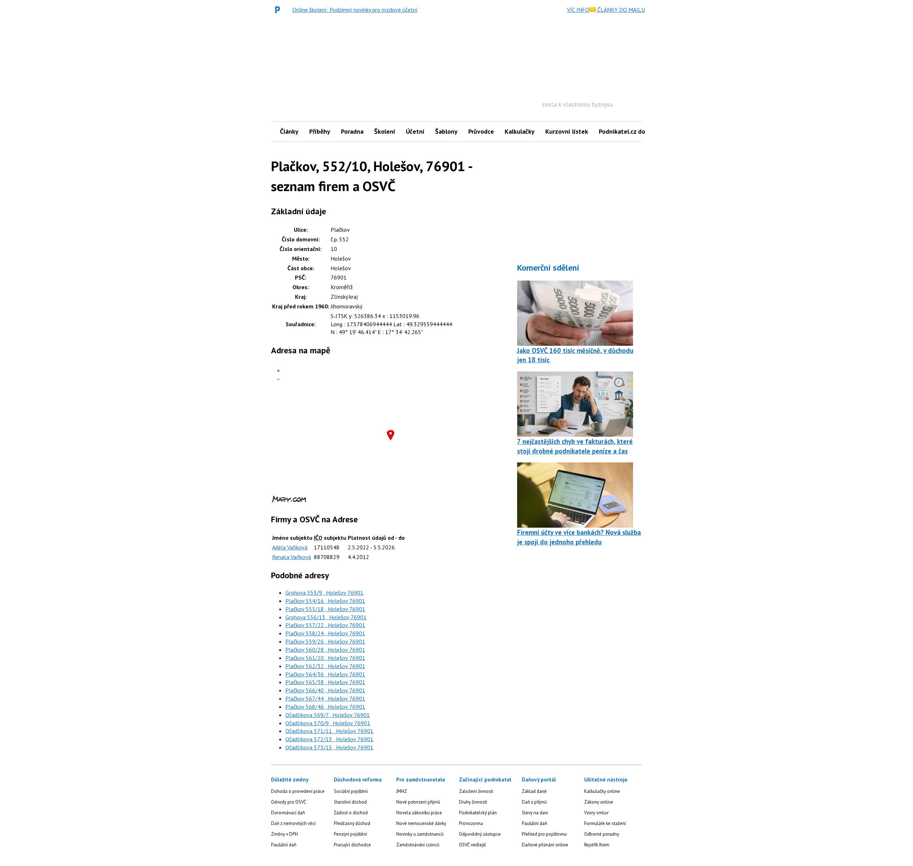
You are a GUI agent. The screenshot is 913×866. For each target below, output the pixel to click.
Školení (384, 131)
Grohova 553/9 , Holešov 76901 (324, 592)
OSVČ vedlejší (472, 845)
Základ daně (534, 791)
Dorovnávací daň (288, 813)
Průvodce (481, 131)
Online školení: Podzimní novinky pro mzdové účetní (355, 9)
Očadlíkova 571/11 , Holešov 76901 (329, 730)
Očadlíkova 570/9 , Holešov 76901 (327, 723)
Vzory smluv (596, 813)
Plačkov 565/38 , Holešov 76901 (325, 682)
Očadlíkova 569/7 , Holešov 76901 (327, 714)
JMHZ (401, 791)
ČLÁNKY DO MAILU (620, 9)
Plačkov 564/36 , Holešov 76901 (325, 674)
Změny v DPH (284, 834)
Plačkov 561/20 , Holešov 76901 (325, 657)
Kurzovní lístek (566, 131)
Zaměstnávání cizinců (417, 845)
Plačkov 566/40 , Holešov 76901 (325, 690)
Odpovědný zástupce (480, 834)
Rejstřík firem (596, 845)
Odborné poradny (601, 834)
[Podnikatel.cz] (279, 9)
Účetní (415, 131)
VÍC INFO (578, 9)
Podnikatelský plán (478, 813)
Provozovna (471, 823)
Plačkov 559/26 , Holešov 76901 (325, 641)
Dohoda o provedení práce (298, 791)
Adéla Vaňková (289, 547)
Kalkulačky (520, 131)
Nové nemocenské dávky (421, 823)
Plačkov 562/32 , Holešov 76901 (325, 666)
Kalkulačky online (602, 791)
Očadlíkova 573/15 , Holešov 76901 (329, 747)
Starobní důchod (350, 802)
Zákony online (598, 802)
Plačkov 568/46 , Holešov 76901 (325, 706)
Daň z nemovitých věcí (293, 823)
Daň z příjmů (534, 802)
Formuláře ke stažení (605, 823)
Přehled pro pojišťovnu (544, 834)
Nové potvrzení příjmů (418, 802)
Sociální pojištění (351, 791)
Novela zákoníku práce (419, 813)
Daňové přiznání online (545, 845)
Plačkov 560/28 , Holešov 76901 (325, 649)
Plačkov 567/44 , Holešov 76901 (325, 698)
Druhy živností (473, 802)
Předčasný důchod (352, 823)
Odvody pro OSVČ (288, 802)
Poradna (352, 131)
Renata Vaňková (291, 556)
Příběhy (319, 131)
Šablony (446, 131)
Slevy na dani (535, 813)
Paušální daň (283, 845)
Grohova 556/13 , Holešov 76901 (326, 617)
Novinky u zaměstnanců (420, 834)
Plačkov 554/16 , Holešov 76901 (325, 600)
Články (289, 131)
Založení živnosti (476, 791)
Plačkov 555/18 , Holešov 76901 (325, 609)
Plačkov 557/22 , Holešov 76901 (325, 625)
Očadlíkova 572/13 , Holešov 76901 (329, 739)
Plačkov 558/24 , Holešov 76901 (325, 633)
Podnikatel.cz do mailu (630, 131)
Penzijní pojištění (350, 834)
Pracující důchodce (352, 845)
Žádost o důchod (351, 813)
